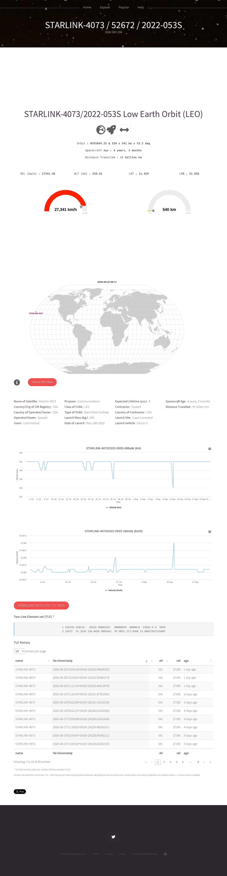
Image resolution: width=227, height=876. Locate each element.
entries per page (35, 651)
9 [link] (198, 762)
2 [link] (164, 762)
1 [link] (158, 762)
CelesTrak (35, 769)
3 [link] (170, 762)
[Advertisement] (113, 77)
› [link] (204, 762)
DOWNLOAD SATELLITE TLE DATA (41, 605)
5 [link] (182, 762)
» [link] (210, 762)
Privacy (109, 853)
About (96, 853)
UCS (68, 769)
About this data (42, 382)
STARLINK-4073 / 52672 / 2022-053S (113, 25)
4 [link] (176, 762)
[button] (49, 660)
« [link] (145, 762)
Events (122, 853)
